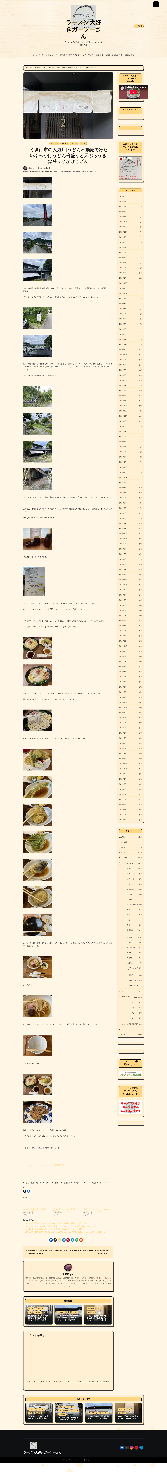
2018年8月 (123, 661)
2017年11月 (123, 707)
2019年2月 (123, 631)
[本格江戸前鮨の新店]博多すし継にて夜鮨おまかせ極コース (97, 1318)
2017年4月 (123, 743)
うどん (83, 143)
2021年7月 (123, 493)
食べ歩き (74, 143)
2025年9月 (123, 237)
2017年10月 (123, 712)
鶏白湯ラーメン (132, 904)
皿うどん (130, 915)
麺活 (120, 864)
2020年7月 (123, 554)
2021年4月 (123, 508)
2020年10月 (123, 539)
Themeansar (98, 1460)
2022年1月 (123, 462)
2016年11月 (123, 769)
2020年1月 (123, 574)
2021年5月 (123, 503)
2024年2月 (123, 334)
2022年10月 (123, 416)
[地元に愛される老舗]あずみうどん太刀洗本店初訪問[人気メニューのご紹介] (54, 1229)
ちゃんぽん (131, 889)
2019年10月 (123, 590)
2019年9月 (123, 595)
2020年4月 (123, 559)
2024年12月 (123, 283)
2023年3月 (123, 390)
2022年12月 (123, 406)
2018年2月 (123, 692)
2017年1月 (123, 758)
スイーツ (135, 997)
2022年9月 (123, 421)
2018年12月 (123, 641)
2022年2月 (123, 457)
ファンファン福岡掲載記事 (128, 1024)
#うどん (57, 171)
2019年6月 (123, 610)
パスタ (129, 952)
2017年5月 (123, 738)
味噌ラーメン (131, 874)
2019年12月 (123, 579)
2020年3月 (123, 564)
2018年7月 (123, 666)
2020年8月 (123, 549)
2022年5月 (123, 441)
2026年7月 (123, 201)
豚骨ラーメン (72, 1312)
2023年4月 (123, 385)
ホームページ (38, 55)
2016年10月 (123, 774)
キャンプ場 (123, 842)
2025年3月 (123, 268)
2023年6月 (123, 375)
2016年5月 (123, 799)
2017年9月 (123, 717)
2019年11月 (123, 585)
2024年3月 (123, 329)
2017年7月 (123, 728)
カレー (31, 1308)
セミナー (122, 1029)
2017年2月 (123, 753)
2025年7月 (123, 247)
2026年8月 (123, 196)
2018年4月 (123, 682)
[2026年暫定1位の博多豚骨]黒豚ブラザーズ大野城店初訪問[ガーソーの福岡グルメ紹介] (98, 1419)
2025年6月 (123, 252)
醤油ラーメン (131, 869)
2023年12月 (123, 344)
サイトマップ (88, 55)
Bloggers (88, 1460)
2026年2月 (123, 211)
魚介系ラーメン (132, 963)
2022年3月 (123, 452)
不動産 (121, 991)
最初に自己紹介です (114, 55)
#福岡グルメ (50, 171)
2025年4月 (123, 263)
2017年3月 (123, 748)
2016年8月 (123, 784)
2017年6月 (123, 733)
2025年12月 (123, 222)
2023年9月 (123, 360)
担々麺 (129, 894)
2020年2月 (123, 569)
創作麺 (129, 937)
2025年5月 (123, 257)
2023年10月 (123, 355)
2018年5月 (123, 677)
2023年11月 (123, 349)
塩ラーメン (131, 879)
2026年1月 (123, 217)
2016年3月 (123, 810)
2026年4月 (123, 206)
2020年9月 (123, 544)
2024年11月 (123, 288)
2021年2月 (123, 518)
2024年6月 (123, 314)
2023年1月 (123, 401)
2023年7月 (123, 370)
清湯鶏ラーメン (132, 980)
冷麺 (128, 884)
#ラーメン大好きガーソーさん (35, 171)
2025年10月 (123, 232)
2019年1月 (123, 636)
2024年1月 (123, 339)
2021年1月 (123, 523)
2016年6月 (123, 794)
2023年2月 (123, 395)
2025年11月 (123, 227)
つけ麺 (129, 958)
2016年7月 (123, 789)
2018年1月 (123, 697)
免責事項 (99, 55)
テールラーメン (132, 985)
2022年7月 (123, 431)
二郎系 (129, 899)
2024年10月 (123, 293)
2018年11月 (123, 646)
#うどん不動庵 (81, 171)
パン (133, 1003)
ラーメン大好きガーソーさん (83, 29)
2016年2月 (123, 815)
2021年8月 (123, 487)
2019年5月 (123, 615)
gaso (35, 168)
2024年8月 (123, 303)
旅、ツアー (54, 143)
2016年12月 (123, 764)
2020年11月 (123, 533)
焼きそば (130, 942)
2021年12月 (123, 467)
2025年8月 (123, 242)
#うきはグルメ (91, 171)
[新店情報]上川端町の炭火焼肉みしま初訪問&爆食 (38, 1317)
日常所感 (122, 1034)
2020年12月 (123, 528)
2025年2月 (123, 273)
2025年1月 (123, 278)
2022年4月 (123, 447)
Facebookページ (130, 128)
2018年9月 (123, 656)
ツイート (122, 117)
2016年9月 (123, 779)
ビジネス (122, 847)
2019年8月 (123, 600)
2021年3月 (123, 513)
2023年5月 (123, 380)
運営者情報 (129, 55)
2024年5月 (123, 319)
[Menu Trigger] (156, 4)
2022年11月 (123, 411)
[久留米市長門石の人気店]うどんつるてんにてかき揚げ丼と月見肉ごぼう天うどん (56, 1223)
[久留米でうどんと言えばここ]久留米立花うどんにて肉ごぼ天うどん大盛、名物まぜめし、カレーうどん (64, 1226)
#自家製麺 (64, 171)
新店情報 (37, 1312)
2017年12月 (123, 702)
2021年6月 (123, 498)
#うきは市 (72, 171)
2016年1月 (123, 820)
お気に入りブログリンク (70, 55)
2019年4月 (123, 620)
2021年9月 (123, 482)
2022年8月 (123, 426)
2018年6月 (123, 671)
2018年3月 (123, 687)
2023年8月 (123, 365)
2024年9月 (123, 298)
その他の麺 (131, 947)
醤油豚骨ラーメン (132, 931)
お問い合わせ (51, 55)
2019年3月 (123, 625)
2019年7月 (123, 605)
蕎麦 (128, 925)
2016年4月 (123, 804)
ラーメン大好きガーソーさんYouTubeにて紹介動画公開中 (44, 1165)
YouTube (65, 143)
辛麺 (128, 909)
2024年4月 (123, 324)
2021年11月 (123, 472)
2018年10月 (123, 651)
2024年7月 (123, 309)
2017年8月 (123, 723)
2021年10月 (123, 477)
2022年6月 (123, 436)
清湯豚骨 (130, 975)
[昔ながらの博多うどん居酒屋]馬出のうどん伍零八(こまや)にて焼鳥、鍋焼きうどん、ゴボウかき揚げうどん (66, 1232)
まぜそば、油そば (132, 969)
